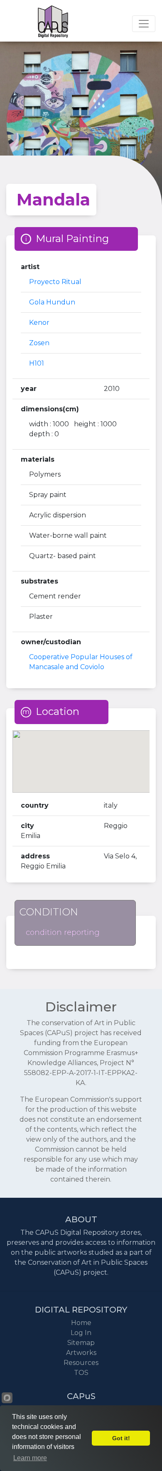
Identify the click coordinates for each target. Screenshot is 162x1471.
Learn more (30, 1457)
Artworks (81, 1353)
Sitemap (81, 1343)
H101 (36, 363)
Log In (81, 1333)
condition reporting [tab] (63, 932)
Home (81, 1323)
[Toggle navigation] (143, 23)
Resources (81, 1363)
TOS (81, 1373)
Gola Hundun (52, 302)
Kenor (39, 322)
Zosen (39, 343)
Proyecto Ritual (55, 282)
